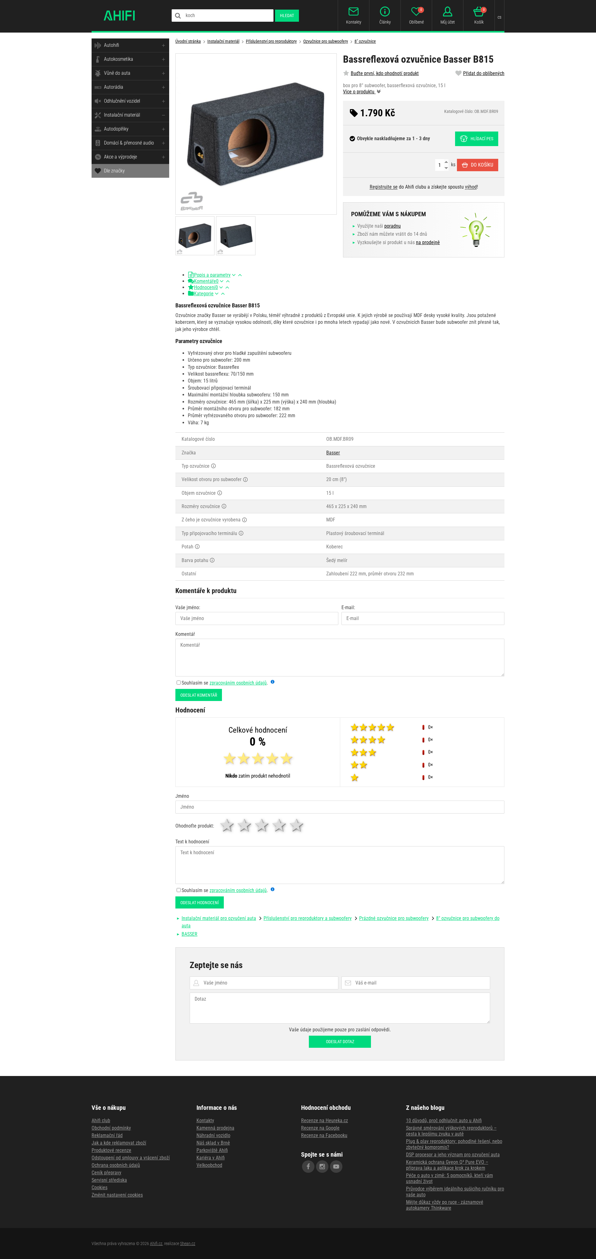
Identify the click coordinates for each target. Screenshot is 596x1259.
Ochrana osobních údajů (116, 1165)
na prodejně (428, 242)
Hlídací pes (482, 138)
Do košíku (482, 165)
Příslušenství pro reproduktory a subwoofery (308, 918)
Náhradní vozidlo (213, 1135)
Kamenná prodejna (215, 1128)
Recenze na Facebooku (324, 1135)
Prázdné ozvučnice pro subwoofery (394, 918)
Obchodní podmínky (111, 1128)
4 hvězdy (279, 825)
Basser (333, 453)
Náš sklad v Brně (213, 1143)
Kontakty (205, 1120)
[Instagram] (322, 1166)
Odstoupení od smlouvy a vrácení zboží (131, 1158)
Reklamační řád (107, 1135)
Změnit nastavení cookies (117, 1195)
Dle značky (114, 171)
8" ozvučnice (365, 41)
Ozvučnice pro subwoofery (325, 41)
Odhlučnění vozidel (122, 101)
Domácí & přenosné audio (129, 143)
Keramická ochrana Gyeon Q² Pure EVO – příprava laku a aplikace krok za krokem (447, 1165)
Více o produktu (359, 92)
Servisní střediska (109, 1180)
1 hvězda (227, 825)
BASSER (189, 934)
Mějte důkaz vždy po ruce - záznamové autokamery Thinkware (444, 1205)
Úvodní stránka (188, 41)
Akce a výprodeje (120, 157)
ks (452, 164)
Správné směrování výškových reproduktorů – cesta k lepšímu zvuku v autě (451, 1131)
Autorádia (113, 87)
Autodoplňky (116, 129)
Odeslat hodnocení (199, 902)
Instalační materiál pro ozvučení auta (219, 918)
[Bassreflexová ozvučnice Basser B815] (256, 134)
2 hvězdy (245, 825)
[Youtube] (336, 1166)
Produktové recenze (111, 1150)
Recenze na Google (320, 1128)
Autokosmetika (118, 59)
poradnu (392, 226)
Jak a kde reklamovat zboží (119, 1143)
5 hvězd (297, 825)
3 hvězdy (262, 825)
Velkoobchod (209, 1165)
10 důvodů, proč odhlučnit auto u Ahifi (444, 1120)
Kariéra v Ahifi (210, 1158)
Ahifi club (101, 1120)
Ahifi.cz (156, 1243)
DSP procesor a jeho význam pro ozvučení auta (453, 1155)
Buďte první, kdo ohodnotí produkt (385, 73)
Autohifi (111, 45)
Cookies (99, 1187)
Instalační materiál (122, 115)
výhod (471, 187)
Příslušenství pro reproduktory (271, 41)
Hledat (287, 15)
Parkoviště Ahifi (212, 1150)
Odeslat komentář (198, 695)
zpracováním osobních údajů (238, 683)
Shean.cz (187, 1243)
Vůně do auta (117, 73)
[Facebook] (308, 1166)
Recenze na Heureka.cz (324, 1120)
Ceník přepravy (106, 1173)
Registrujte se (384, 187)
